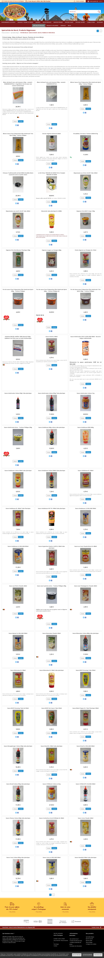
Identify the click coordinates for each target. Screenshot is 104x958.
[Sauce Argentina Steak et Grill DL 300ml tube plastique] (51, 566)
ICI (34, 927)
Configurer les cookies (91, 944)
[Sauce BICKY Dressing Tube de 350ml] (18, 726)
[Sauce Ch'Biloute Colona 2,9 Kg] (51, 802)
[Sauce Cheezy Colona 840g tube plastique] (18, 836)
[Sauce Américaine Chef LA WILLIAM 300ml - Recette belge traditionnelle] (85, 356)
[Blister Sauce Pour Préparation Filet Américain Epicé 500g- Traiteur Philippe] (85, 102)
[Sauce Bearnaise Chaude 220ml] (51, 651)
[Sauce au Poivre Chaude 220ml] (18, 604)
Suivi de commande (58, 933)
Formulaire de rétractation (76, 946)
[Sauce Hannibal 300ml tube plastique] (86, 875)
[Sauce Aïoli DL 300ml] (51, 355)
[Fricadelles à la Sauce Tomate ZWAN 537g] (85, 152)
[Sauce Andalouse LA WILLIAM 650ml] (18, 564)
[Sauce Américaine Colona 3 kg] (85, 411)
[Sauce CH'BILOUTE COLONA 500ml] (85, 802)
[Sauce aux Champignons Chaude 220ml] (85, 604)
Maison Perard (58, 22)
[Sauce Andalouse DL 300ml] (85, 489)
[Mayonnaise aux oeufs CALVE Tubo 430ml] (18, 229)
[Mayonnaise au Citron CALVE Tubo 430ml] (85, 191)
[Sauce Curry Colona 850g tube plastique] (18, 875)
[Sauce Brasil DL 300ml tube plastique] (51, 764)
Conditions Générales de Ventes (75, 943)
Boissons (100, 22)
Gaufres (37, 22)
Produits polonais (52, 25)
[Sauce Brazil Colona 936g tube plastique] (18, 802)
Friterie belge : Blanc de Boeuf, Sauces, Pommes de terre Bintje (37, 32)
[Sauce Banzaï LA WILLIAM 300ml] (18, 651)
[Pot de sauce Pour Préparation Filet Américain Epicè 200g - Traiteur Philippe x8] (51, 309)
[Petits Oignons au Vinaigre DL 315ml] (85, 268)
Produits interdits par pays (76, 940)
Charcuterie (91, 22)
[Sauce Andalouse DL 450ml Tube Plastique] (18, 526)
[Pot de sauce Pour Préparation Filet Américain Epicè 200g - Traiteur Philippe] (18, 309)
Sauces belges (47, 22)
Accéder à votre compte (59, 938)
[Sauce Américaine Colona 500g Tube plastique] (18, 411)
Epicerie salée (69, 22)
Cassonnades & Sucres (8, 22)
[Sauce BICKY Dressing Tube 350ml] (85, 688)
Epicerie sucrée (80, 22)
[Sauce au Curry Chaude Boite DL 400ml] (85, 564)
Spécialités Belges (38, 25)
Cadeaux (63, 25)
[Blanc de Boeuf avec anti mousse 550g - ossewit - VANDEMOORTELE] (51, 102)
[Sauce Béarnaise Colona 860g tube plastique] (85, 651)
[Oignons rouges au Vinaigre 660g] (51, 268)
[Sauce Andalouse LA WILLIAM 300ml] (85, 526)
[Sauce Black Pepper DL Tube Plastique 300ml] (85, 726)
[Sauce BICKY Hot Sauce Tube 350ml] (51, 726)
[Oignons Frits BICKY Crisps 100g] (85, 229)
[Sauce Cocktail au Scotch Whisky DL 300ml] (51, 836)
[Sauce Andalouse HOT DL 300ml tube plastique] (52, 526)
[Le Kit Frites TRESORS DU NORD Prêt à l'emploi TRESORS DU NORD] (51, 193)
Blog (69, 25)
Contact (55, 946)
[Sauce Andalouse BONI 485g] (85, 445)
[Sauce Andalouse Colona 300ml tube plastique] (18, 489)
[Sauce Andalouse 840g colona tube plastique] (51, 445)
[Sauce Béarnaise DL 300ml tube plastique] (51, 688)
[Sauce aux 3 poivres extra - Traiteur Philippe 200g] (51, 604)
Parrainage (56, 944)
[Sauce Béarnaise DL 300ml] (18, 688)
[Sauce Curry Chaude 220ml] (85, 836)
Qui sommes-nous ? (74, 939)
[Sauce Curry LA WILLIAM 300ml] (51, 875)
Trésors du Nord (5, 32)
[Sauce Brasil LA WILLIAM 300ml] (85, 764)
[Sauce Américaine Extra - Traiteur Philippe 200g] (18, 445)
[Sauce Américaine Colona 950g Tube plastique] (51, 411)
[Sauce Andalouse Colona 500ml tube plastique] (51, 489)
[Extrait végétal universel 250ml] (51, 152)
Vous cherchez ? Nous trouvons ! (60, 941)
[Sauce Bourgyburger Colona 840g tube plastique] (18, 764)
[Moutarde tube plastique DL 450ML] (52, 229)
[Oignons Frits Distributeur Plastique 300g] (18, 268)
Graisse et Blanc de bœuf (25, 22)
